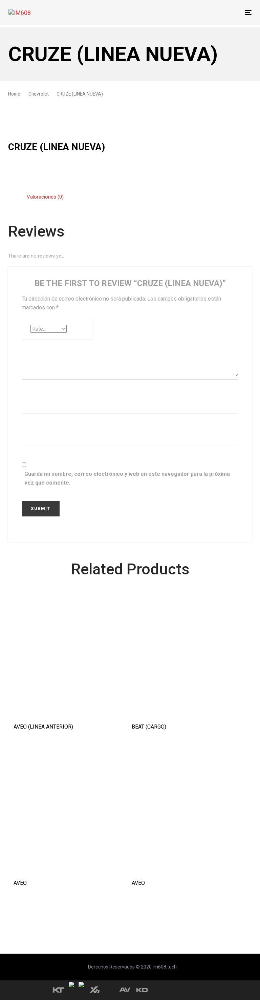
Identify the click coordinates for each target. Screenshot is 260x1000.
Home (14, 94)
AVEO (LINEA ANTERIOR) (43, 726)
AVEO (20, 883)
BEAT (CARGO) (149, 726)
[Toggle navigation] (211, 12)
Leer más (70, 706)
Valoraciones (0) (45, 197)
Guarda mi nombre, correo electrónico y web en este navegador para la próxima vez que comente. (127, 478)
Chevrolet (38, 94)
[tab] (45, 197)
